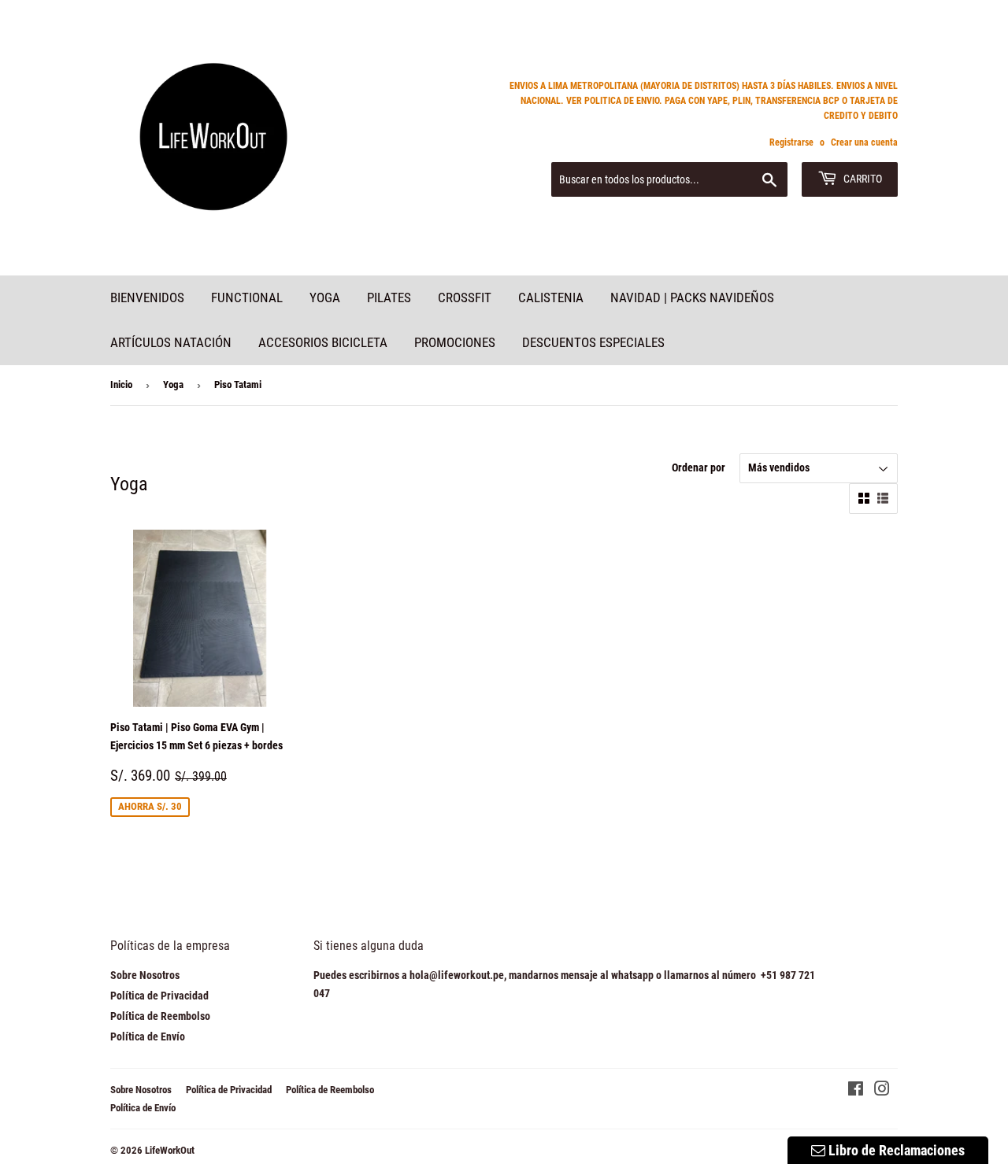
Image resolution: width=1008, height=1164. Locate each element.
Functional (247, 297)
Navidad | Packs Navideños (692, 297)
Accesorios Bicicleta (322, 342)
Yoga (324, 297)
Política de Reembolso (160, 1016)
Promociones (454, 342)
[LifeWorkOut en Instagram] (882, 1091)
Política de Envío (147, 1036)
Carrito (861, 178)
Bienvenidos (147, 297)
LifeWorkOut (170, 1150)
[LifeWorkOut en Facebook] (855, 1091)
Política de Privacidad (159, 995)
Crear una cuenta (864, 142)
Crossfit (464, 297)
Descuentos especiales (593, 342)
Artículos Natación (171, 342)
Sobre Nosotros (145, 975)
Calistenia (551, 297)
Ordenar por (698, 467)
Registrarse (791, 142)
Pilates (389, 297)
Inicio (121, 384)
